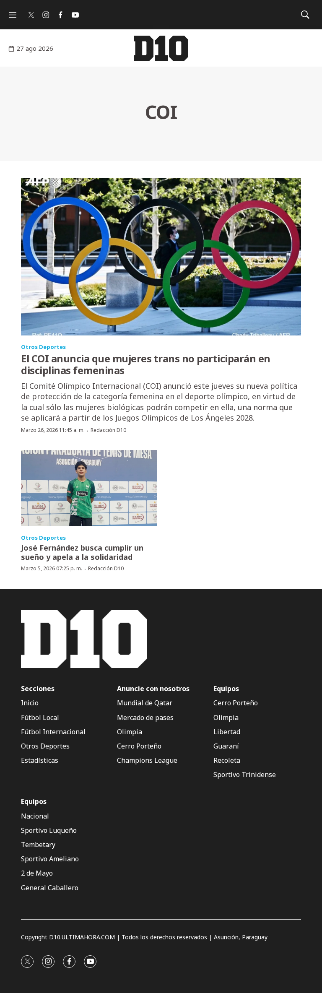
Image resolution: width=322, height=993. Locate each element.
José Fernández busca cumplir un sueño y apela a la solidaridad (82, 552)
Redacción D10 (108, 430)
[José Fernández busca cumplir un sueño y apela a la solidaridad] (89, 488)
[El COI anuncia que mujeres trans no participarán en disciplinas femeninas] (161, 256)
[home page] (161, 48)
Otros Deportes (43, 347)
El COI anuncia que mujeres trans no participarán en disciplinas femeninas (145, 364)
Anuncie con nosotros (153, 689)
